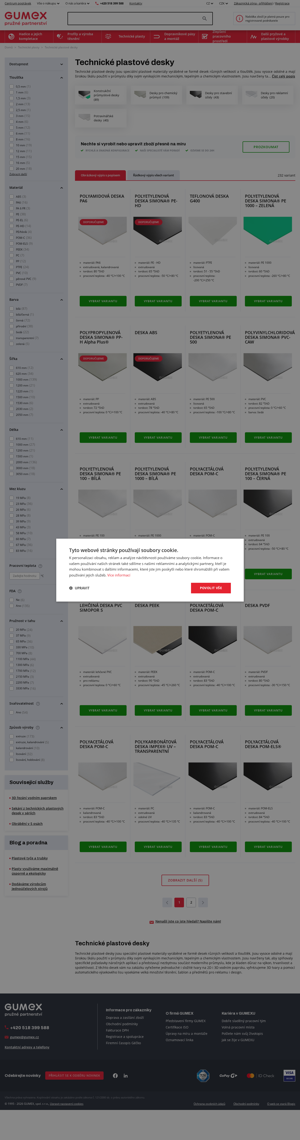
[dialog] (150, 569)
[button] (79, 588)
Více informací (118, 575)
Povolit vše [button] (211, 588)
